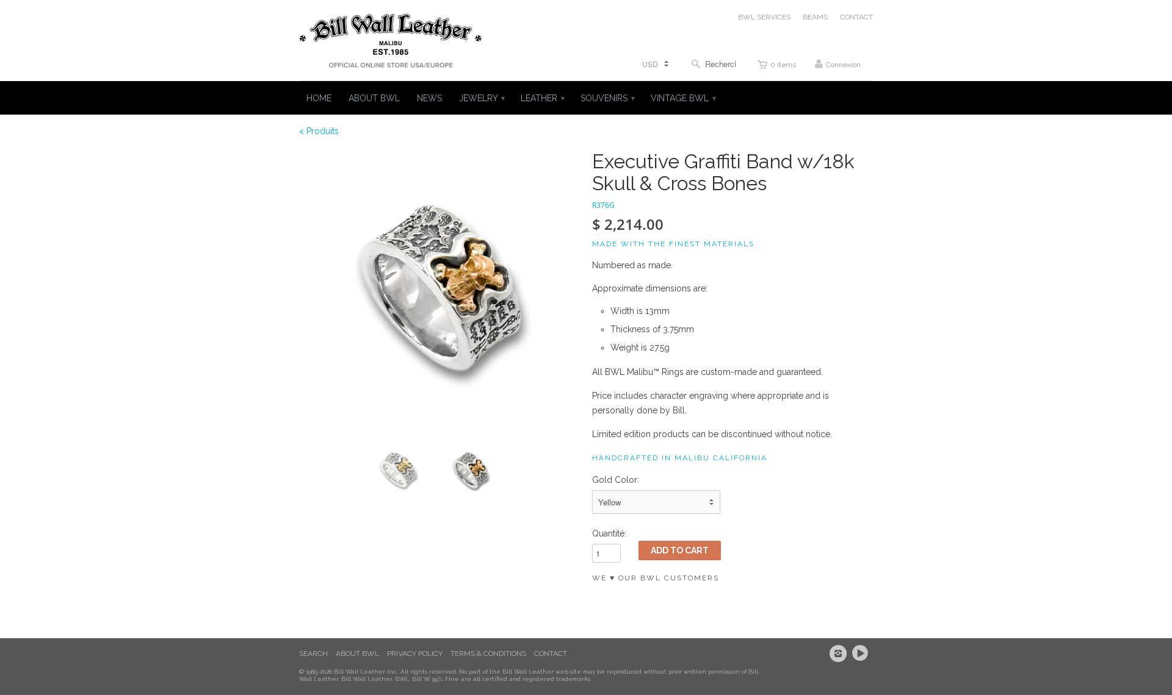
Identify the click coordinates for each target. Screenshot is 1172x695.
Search (313, 653)
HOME (318, 98)
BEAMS (815, 17)
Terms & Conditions (488, 653)
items (783, 64)
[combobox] (713, 63)
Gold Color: (615, 480)
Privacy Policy (415, 653)
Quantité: (609, 533)
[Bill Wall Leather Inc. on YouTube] (862, 653)
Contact (550, 653)
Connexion (843, 64)
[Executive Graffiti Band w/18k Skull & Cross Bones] (439, 291)
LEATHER (542, 98)
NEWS (429, 98)
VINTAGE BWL (683, 98)
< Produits (319, 131)
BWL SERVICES (764, 17)
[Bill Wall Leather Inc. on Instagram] (840, 653)
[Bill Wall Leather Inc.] (390, 43)
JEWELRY (481, 98)
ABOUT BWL (374, 98)
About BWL (357, 653)
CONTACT (856, 17)
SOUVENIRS (607, 98)
